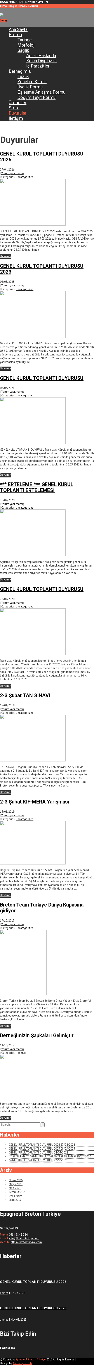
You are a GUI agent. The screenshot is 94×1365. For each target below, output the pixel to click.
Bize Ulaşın (8, 6)
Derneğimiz (20, 71)
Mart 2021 (15, 1188)
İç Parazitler (38, 66)
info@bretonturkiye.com (24, 1238)
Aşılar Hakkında (41, 55)
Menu (3, 20)
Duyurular (17, 113)
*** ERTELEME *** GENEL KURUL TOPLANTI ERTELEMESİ (36, 487)
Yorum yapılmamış (12, 173)
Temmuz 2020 (17, 1192)
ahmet (4, 1293)
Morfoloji (26, 45)
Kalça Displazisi (41, 60)
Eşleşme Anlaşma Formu (41, 92)
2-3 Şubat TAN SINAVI (25, 696)
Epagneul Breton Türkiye (31, 1359)
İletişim (16, 118)
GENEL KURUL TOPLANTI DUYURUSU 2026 (34, 1145)
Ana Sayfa (18, 29)
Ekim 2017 (15, 1200)
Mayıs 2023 (16, 1184)
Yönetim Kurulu (32, 81)
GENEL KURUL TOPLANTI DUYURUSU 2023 (34, 1148)
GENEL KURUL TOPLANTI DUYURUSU (42, 378)
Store (14, 107)
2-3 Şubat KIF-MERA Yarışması (34, 802)
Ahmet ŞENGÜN (22, 1363)
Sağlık (23, 50)
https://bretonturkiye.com (26, 1242)
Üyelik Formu (28, 6)
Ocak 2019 (15, 1196)
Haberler (21, 1053)
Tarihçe (24, 39)
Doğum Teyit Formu (36, 97)
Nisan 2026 (16, 1180)
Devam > (5, 256)
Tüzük (23, 76)
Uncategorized (24, 177)
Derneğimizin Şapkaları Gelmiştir (37, 1036)
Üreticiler (17, 102)
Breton (15, 34)
